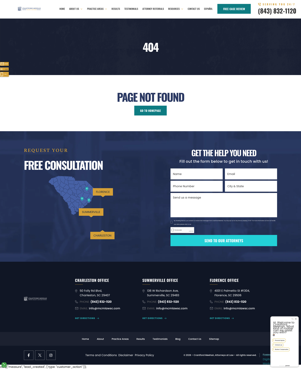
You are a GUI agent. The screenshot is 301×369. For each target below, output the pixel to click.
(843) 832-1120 (277, 10)
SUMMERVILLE (91, 212)
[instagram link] (51, 355)
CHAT (6, 69)
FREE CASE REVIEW (234, 9)
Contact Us (194, 9)
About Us (74, 9)
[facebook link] (28, 355)
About (100, 339)
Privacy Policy (201, 224)
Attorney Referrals (153, 9)
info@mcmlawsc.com (104, 308)
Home (62, 9)
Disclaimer (125, 355)
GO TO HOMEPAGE (150, 110)
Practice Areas (95, 9)
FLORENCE (103, 192)
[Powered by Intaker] (287, 365)
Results (116, 9)
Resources (174, 9)
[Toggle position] (292, 319)
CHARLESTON (102, 236)
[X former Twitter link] (40, 355)
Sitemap (214, 339)
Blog (177, 339)
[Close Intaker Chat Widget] (296, 319)
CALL (5, 74)
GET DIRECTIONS (85, 318)
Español (208, 9)
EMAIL (6, 64)
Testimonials (131, 9)
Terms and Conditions (101, 355)
